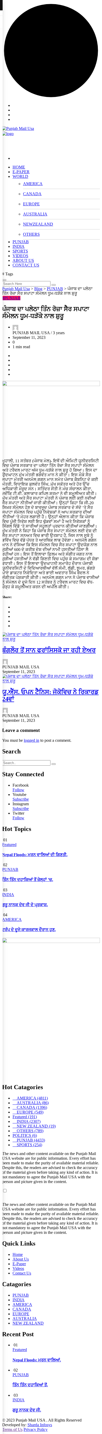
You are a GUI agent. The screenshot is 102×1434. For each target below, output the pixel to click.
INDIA (19, 246)
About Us (21, 1259)
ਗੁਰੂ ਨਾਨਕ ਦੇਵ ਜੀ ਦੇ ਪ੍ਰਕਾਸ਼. (25, 905)
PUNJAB (21, 242)
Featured (9, 844)
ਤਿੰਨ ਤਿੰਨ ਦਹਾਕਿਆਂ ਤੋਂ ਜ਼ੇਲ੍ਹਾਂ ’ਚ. (27, 879)
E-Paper (19, 1264)
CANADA (32, 194)
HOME (19, 167)
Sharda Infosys (39, 1425)
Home (18, 1254)
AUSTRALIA (35, 214)
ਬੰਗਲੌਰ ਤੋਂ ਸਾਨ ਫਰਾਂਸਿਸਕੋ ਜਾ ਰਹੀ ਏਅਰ (49, 650)
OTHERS (31, 234)
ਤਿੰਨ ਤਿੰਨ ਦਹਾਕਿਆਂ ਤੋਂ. (30, 1385)
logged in (31, 740)
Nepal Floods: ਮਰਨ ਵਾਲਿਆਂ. (37, 1360)
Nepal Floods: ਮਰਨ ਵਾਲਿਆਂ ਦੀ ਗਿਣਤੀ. (34, 854)
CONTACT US (26, 265)
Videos (18, 1268)
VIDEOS (20, 256)
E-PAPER (21, 172)
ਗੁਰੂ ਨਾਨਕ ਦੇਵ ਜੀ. (27, 1410)
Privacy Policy (36, 1429)
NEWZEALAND (38, 224)
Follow (18, 790)
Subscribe (21, 799)
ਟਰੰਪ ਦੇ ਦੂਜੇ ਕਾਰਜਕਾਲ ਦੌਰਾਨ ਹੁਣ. (29, 929)
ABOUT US (23, 260)
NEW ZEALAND (28, 1323)
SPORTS (20, 251)
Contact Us (22, 1273)
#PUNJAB (11, 298)
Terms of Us (12, 1429)
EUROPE (31, 204)
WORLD (20, 176)
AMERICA (33, 183)
